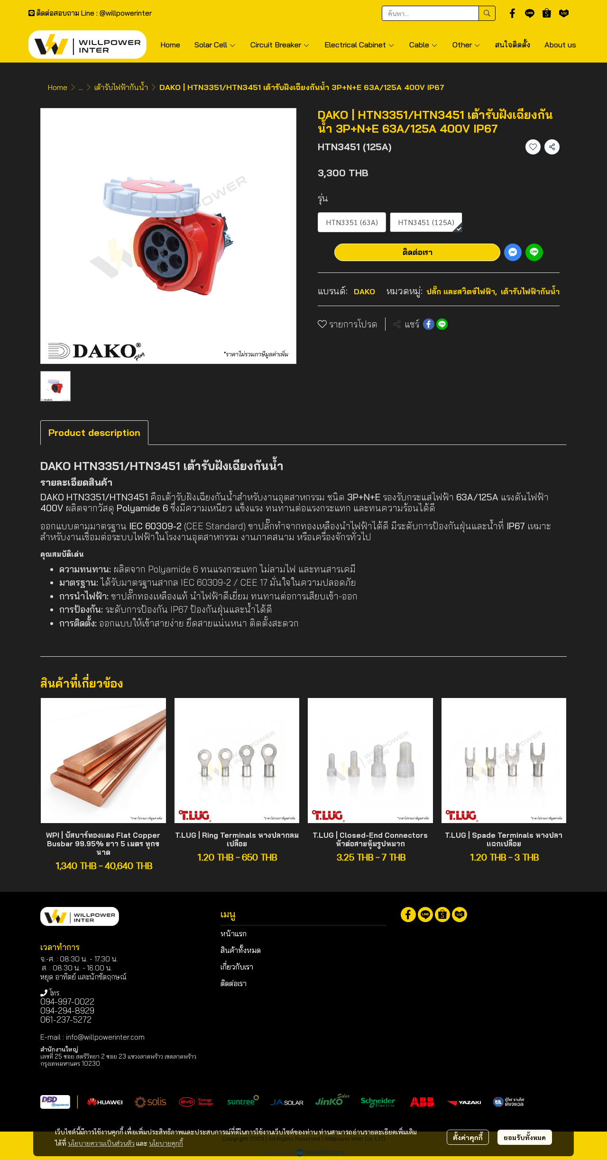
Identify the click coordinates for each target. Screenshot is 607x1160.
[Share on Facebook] (428, 324)
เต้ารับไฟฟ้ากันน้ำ (121, 87)
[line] (529, 13)
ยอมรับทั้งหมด (525, 1137)
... (81, 87)
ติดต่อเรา (417, 252)
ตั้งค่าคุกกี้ (468, 1137)
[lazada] (563, 13)
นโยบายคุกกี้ (166, 1143)
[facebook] (512, 13)
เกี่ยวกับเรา (237, 966)
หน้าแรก (234, 933)
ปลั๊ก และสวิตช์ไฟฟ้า (461, 291)
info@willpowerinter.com (105, 1037)
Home (57, 87)
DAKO (364, 291)
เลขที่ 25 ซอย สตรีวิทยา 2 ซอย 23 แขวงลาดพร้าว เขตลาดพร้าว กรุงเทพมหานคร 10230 (118, 1059)
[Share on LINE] (442, 324)
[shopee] (546, 13)
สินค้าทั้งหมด (241, 950)
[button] (438, 13)
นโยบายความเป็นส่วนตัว (101, 1143)
